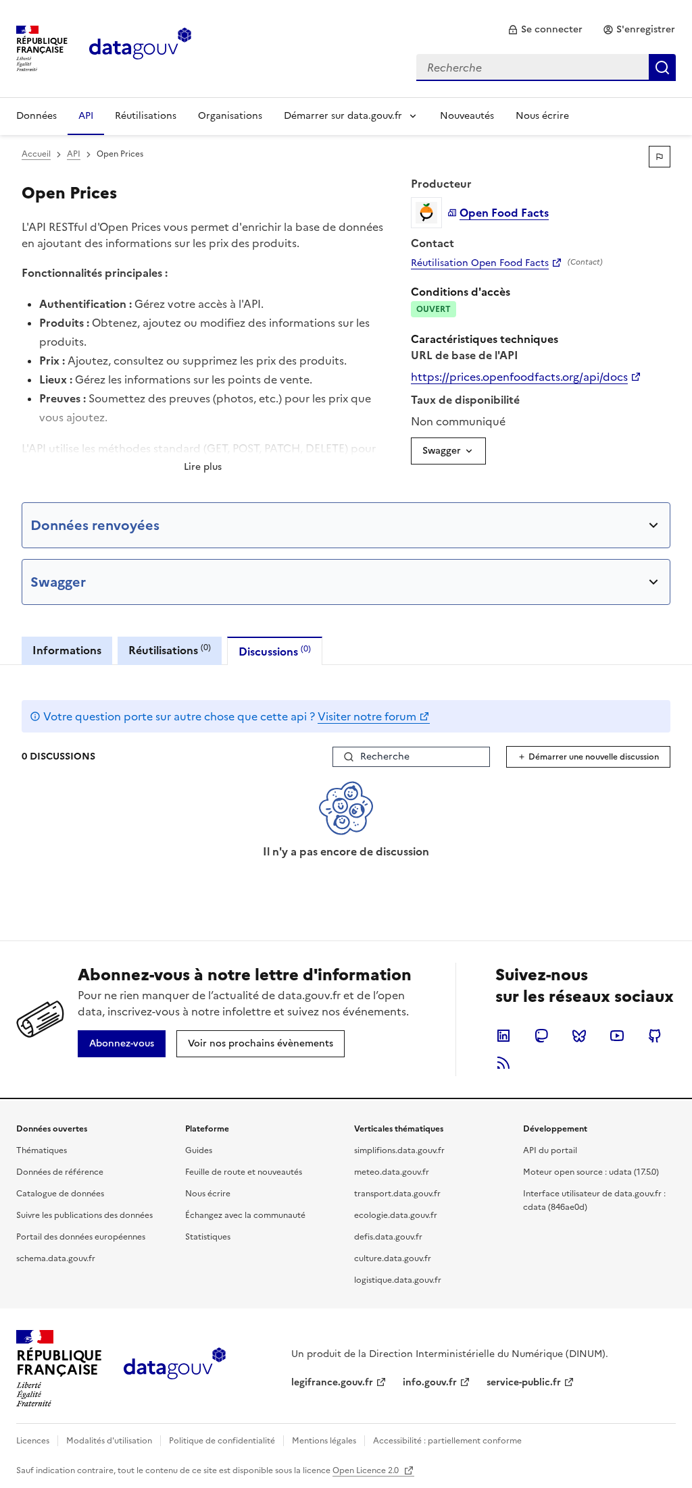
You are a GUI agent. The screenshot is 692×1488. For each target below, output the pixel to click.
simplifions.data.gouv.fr (399, 1150)
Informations (66, 650)
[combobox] (546, 67)
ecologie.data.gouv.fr (395, 1215)
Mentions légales (324, 1441)
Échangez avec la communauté (245, 1215)
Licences (32, 1441)
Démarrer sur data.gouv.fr (343, 116)
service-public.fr (524, 1382)
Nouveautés (467, 116)
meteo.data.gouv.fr (391, 1172)
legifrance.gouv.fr (332, 1382)
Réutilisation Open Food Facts (480, 263)
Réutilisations (145, 116)
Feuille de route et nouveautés (243, 1172)
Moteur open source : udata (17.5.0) (591, 1172)
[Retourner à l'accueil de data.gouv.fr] (140, 47)
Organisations (230, 116)
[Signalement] (659, 156)
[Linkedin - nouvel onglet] (503, 1035)
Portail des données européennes (80, 1237)
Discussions (275, 651)
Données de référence (59, 1172)
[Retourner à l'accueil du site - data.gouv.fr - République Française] (175, 1368)
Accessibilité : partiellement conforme (447, 1441)
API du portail (550, 1150)
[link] (545, 29)
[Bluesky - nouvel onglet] (579, 1035)
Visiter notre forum (367, 716)
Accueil (36, 154)
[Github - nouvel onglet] (654, 1035)
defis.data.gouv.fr (388, 1237)
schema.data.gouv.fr (55, 1258)
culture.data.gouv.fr (392, 1258)
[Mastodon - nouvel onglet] (541, 1035)
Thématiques (41, 1150)
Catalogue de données (60, 1194)
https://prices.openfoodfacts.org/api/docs (519, 377)
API (85, 116)
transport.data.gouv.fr (397, 1194)
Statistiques (207, 1237)
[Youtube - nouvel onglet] (617, 1035)
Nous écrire (542, 116)
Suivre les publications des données (84, 1215)
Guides (198, 1150)
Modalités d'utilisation (109, 1441)
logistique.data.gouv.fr (397, 1280)
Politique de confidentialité (222, 1441)
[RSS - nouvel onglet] (503, 1062)
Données (36, 116)
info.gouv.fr (430, 1382)
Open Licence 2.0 (366, 1470)
